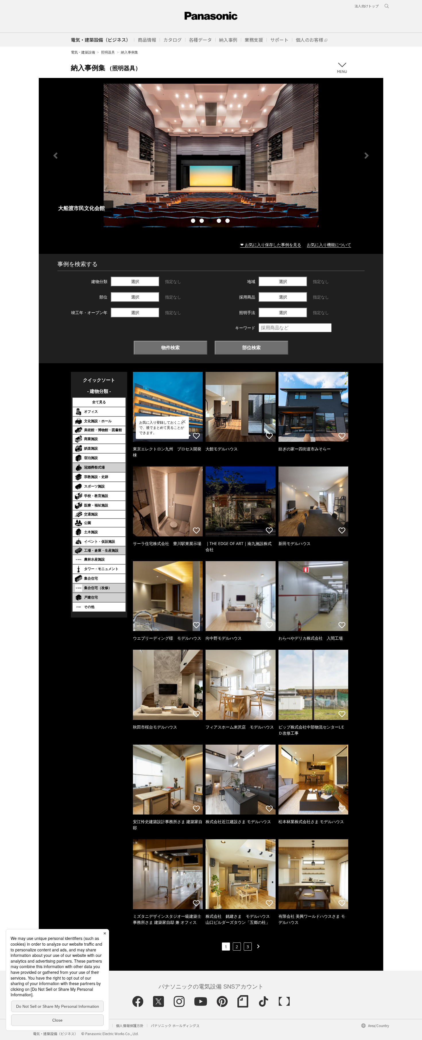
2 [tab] (202, 221)
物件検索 (170, 347)
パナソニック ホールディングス (175, 1025)
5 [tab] (228, 221)
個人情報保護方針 (130, 1025)
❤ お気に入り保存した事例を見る (270, 244)
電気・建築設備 (83, 52)
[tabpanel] (211, 155)
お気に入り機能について (329, 244)
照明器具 (108, 52)
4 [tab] (219, 221)
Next (366, 155)
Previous (55, 155)
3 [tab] (211, 221)
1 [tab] (194, 221)
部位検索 (251, 347)
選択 (135, 281)
